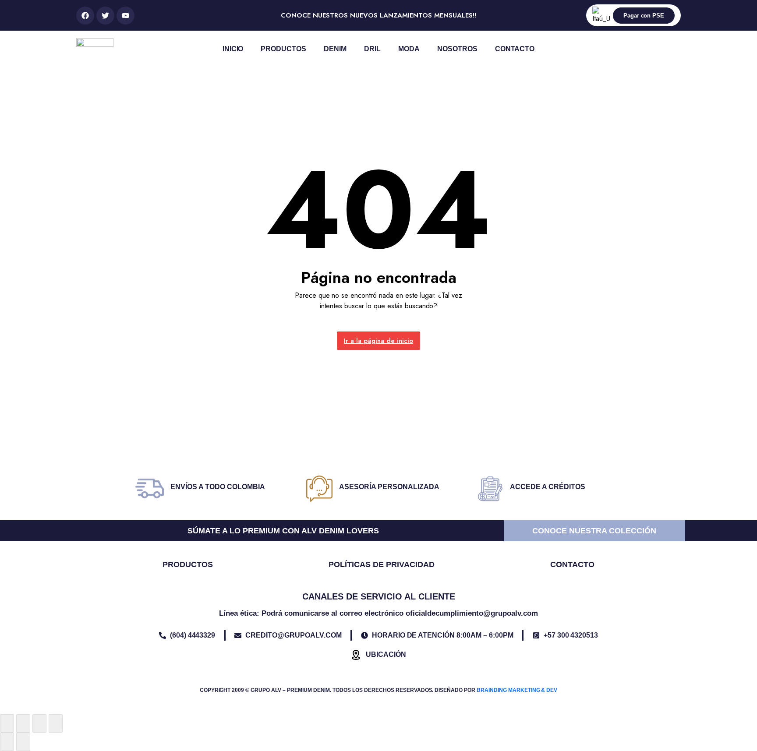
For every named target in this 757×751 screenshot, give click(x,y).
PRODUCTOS (283, 49)
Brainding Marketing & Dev (517, 690)
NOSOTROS (457, 49)
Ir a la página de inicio (378, 341)
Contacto (572, 564)
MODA (409, 49)
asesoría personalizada (389, 486)
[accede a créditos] (490, 489)
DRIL (372, 49)
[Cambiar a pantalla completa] (23, 723)
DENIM (335, 49)
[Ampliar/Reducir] (7, 723)
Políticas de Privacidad (381, 564)
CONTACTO (515, 49)
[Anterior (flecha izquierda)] (7, 742)
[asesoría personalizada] (319, 489)
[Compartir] (39, 723)
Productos (188, 564)
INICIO (233, 49)
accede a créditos (547, 486)
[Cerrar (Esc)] (56, 723)
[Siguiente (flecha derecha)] (23, 742)
